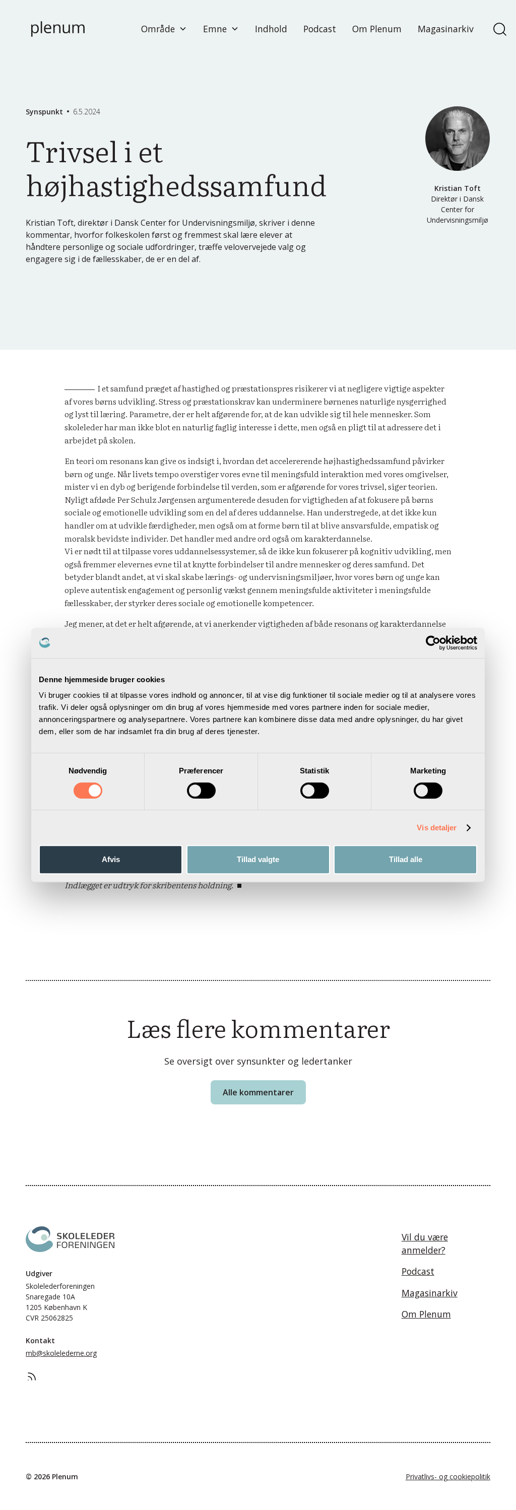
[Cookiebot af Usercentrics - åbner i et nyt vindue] (433, 642)
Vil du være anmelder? (425, 1243)
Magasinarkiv (446, 29)
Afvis (111, 859)
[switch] (201, 790)
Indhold (271, 29)
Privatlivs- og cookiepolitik (448, 1476)
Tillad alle (405, 859)
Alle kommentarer (258, 1092)
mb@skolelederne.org (61, 1353)
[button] (164, 28)
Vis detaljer (437, 827)
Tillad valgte (258, 859)
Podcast (319, 29)
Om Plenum (377, 29)
